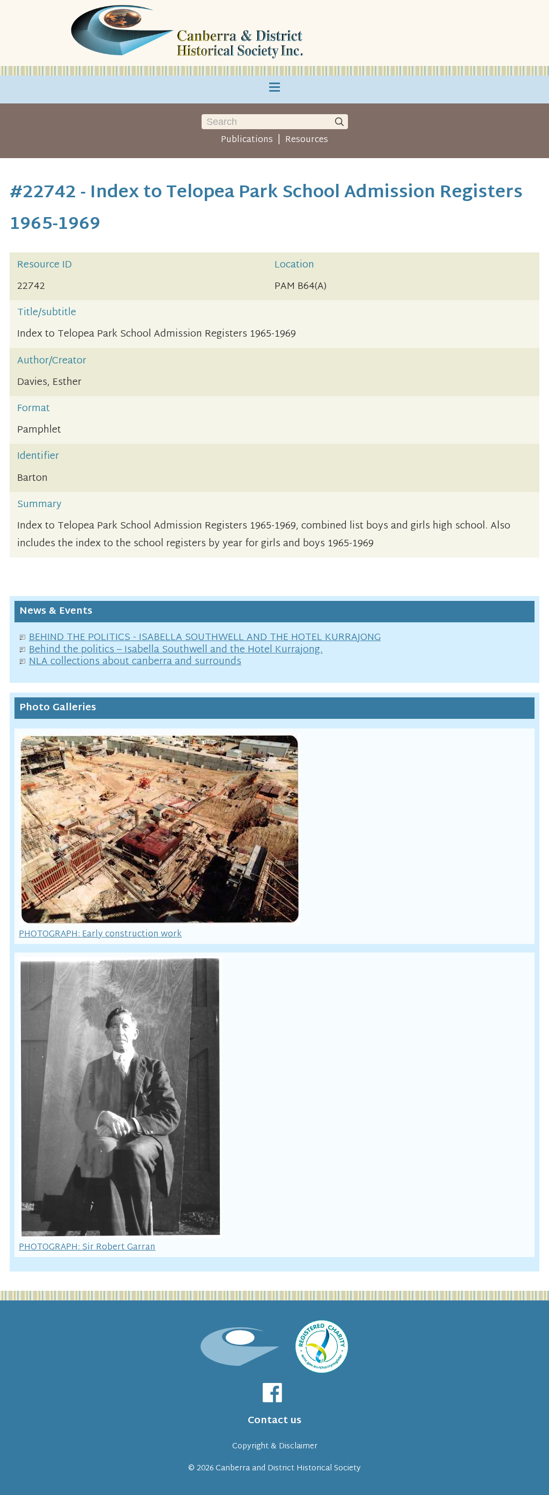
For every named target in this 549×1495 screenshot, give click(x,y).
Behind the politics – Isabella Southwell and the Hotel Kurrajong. (176, 650)
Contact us (274, 1421)
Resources (306, 140)
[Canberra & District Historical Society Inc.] (189, 33)
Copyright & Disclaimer (274, 1446)
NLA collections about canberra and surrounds (135, 662)
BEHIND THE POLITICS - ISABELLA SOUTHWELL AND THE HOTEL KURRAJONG (205, 637)
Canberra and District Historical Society (288, 1468)
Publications (247, 140)
